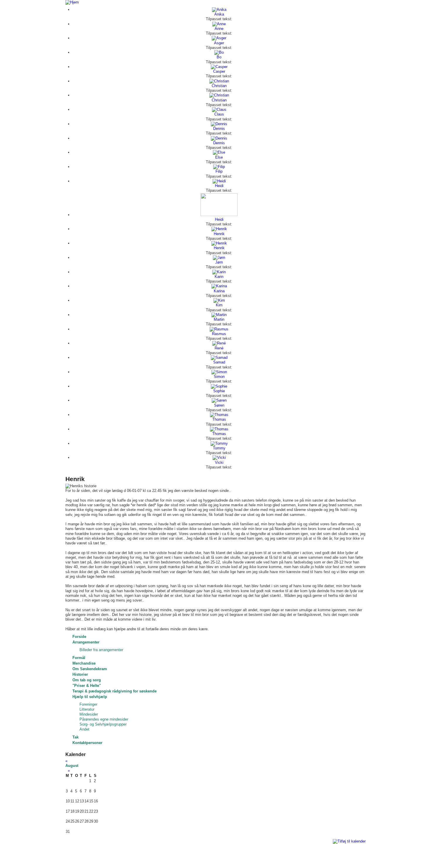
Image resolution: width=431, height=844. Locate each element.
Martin (219, 319)
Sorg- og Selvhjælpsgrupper (103, 724)
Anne (219, 28)
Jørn (219, 262)
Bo (219, 57)
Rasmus (219, 334)
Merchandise (84, 663)
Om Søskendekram (89, 669)
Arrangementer (85, 642)
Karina (219, 291)
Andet (84, 729)
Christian (219, 86)
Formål (78, 657)
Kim (219, 305)
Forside (79, 636)
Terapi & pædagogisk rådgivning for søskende (114, 691)
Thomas (219, 419)
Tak (75, 737)
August (71, 765)
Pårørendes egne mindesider (103, 719)
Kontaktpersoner (87, 743)
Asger (219, 43)
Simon (219, 376)
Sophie (219, 391)
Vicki (219, 462)
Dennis (219, 128)
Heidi (219, 186)
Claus (219, 114)
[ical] (349, 841)
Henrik (219, 234)
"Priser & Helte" (86, 685)
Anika (219, 14)
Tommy (219, 448)
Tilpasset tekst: (219, 19)
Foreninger (88, 704)
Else (219, 157)
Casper (219, 71)
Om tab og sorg (86, 680)
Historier (80, 674)
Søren (219, 405)
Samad (219, 362)
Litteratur (86, 709)
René (219, 348)
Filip (219, 171)
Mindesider (88, 714)
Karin (219, 276)
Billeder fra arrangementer (101, 650)
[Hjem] (72, 2)
